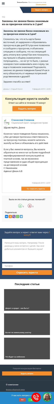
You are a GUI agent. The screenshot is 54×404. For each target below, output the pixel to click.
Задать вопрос (41, 10)
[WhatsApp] (17, 216)
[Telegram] (21, 216)
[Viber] (13, 216)
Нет (22, 400)
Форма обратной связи (15, 389)
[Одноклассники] (10, 216)
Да (32, 400)
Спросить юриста (41, 4)
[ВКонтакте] (6, 216)
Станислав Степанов (22, 120)
